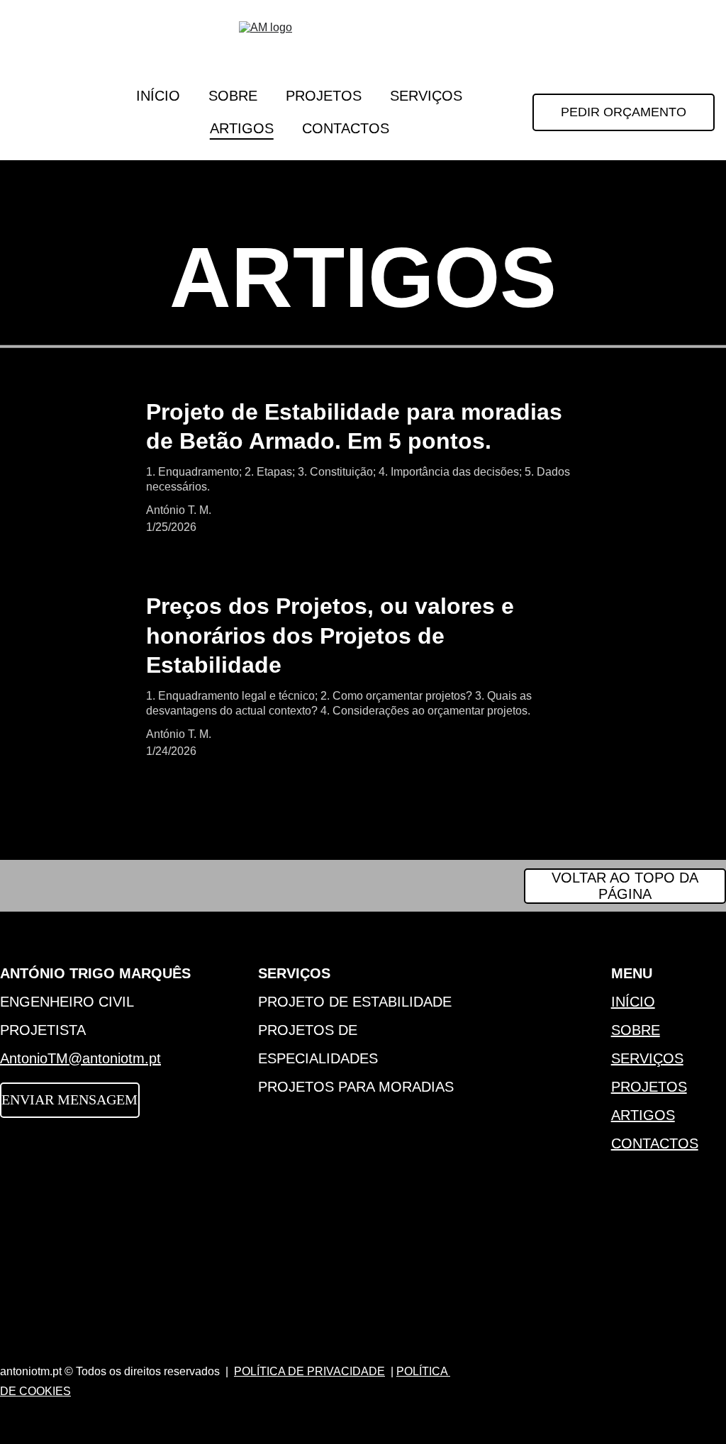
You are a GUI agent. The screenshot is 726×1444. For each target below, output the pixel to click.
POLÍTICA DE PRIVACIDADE (309, 1371)
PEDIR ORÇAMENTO (623, 112)
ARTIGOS (242, 128)
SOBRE (232, 95)
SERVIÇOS (426, 95)
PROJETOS (324, 95)
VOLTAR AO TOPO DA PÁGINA (625, 886)
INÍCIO (158, 95)
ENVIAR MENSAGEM (69, 1099)
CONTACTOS (345, 128)
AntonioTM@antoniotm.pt (80, 1058)
